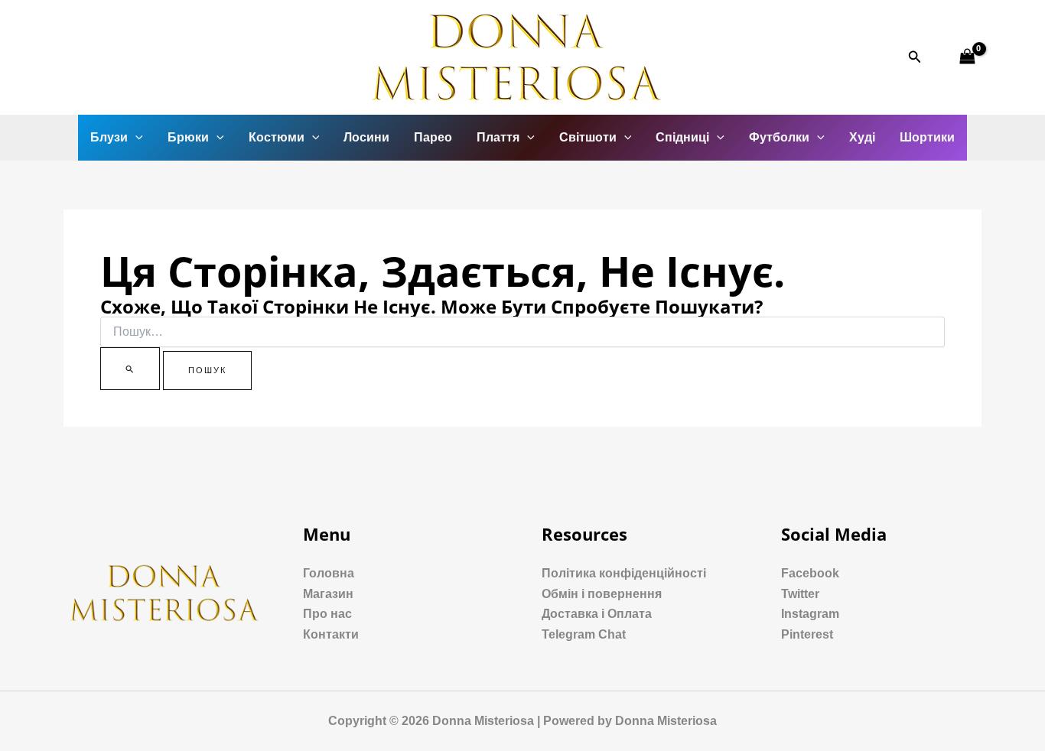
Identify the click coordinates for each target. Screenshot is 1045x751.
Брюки (188, 137)
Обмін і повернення (602, 593)
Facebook (810, 573)
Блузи (109, 137)
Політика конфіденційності (624, 573)
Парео (433, 137)
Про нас (327, 613)
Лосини (366, 137)
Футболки (779, 137)
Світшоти (588, 137)
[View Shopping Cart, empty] (967, 57)
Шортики (927, 137)
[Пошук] (130, 368)
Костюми (276, 137)
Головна (328, 573)
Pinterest (807, 634)
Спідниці (682, 137)
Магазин (328, 593)
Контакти (331, 634)
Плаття (498, 137)
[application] (135, 138)
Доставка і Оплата (597, 613)
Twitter (800, 593)
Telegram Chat (584, 634)
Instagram (810, 613)
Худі (862, 137)
